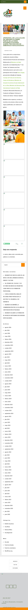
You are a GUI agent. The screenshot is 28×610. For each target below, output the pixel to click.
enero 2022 (7, 473)
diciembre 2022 (9, 440)
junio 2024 (7, 389)
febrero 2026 (8, 339)
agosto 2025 (8, 354)
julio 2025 (7, 357)
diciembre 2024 (9, 375)
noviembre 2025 (9, 345)
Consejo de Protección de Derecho (12, 77)
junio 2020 (7, 514)
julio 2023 (7, 419)
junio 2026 (7, 333)
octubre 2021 (8, 478)
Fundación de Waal (15, 88)
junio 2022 (7, 458)
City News (7, 526)
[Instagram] (14, 586)
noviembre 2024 (9, 378)
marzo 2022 (8, 467)
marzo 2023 (8, 431)
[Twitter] (11, 586)
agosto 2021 (8, 484)
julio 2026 (7, 330)
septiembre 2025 (9, 351)
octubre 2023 (8, 410)
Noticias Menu (6, 33)
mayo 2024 (7, 392)
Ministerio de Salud (16, 62)
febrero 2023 (8, 434)
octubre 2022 (8, 446)
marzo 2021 (8, 496)
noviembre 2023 (9, 407)
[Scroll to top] (14, 608)
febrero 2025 (8, 369)
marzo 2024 (8, 395)
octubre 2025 (8, 348)
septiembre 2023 (9, 413)
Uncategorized (8, 532)
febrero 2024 (8, 398)
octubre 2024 (8, 381)
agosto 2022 (8, 452)
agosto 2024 (8, 384)
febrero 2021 (8, 499)
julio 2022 (7, 455)
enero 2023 (7, 437)
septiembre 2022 (9, 449)
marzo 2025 (8, 366)
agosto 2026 (8, 327)
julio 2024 (7, 386)
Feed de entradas (9, 545)
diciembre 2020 (9, 505)
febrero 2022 (8, 470)
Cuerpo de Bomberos (8, 80)
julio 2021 (7, 487)
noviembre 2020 (9, 508)
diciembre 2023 (9, 404)
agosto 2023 (8, 416)
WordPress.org (8, 551)
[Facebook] (7, 586)
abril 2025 (7, 363)
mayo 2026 (7, 336)
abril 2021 (7, 493)
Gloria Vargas (20, 72)
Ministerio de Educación (16, 85)
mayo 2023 (7, 425)
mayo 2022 (7, 461)
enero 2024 (7, 401)
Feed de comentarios (10, 548)
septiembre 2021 (9, 481)
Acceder (7, 542)
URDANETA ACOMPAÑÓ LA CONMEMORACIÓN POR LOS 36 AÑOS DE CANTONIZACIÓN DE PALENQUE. (13, 307)
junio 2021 (7, 490)
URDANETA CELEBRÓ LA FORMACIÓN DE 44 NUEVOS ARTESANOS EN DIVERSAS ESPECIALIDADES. (14, 315)
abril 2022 (7, 464)
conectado (17, 254)
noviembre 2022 (9, 443)
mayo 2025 (7, 360)
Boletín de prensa (9, 523)
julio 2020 (7, 511)
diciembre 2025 (9, 342)
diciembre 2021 (9, 476)
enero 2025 (7, 372)
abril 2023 (7, 428)
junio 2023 (7, 422)
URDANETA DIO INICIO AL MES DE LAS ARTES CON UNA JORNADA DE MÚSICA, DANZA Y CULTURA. (13, 278)
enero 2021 (7, 502)
